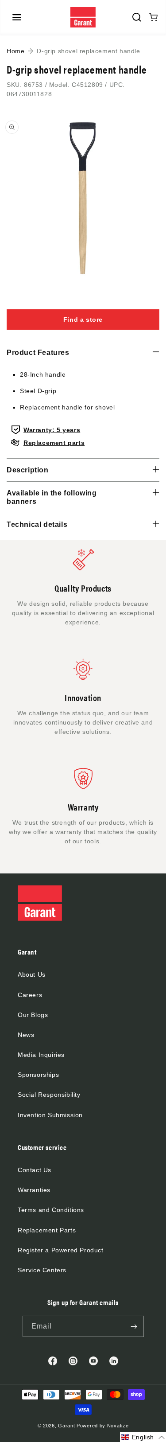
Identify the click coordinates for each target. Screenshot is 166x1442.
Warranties (34, 1189)
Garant (66, 1425)
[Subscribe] (134, 1326)
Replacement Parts (47, 1230)
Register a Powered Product (61, 1250)
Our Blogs (33, 1014)
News (26, 1034)
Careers (30, 994)
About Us (32, 974)
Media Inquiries (41, 1054)
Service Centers (42, 1270)
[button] (17, 17)
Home (15, 51)
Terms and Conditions (51, 1209)
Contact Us (34, 1169)
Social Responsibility (49, 1094)
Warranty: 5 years (51, 429)
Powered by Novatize (102, 1425)
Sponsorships (38, 1074)
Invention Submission (50, 1115)
